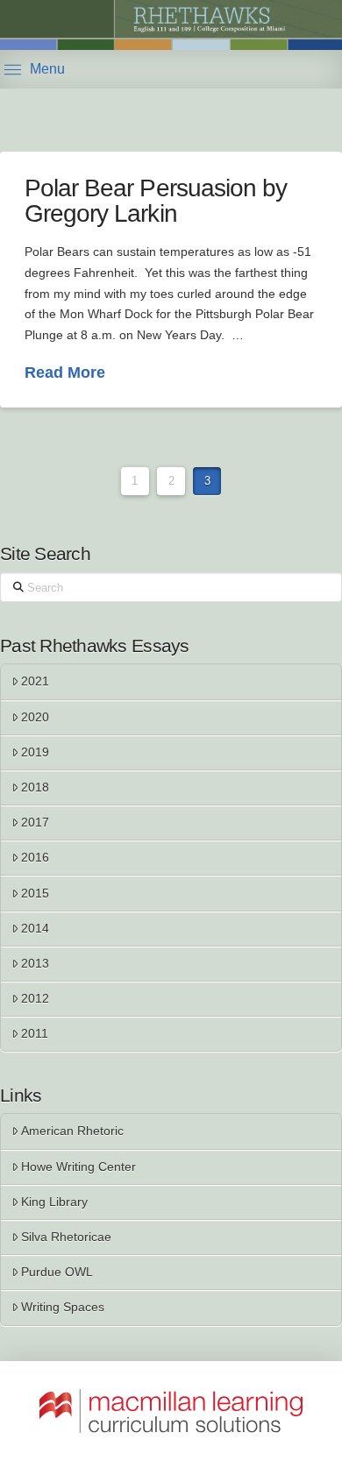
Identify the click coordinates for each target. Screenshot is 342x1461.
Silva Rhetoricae (66, 1237)
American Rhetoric (72, 1131)
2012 (35, 998)
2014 (35, 928)
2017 (35, 822)
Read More (65, 372)
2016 (35, 857)
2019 (35, 752)
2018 (35, 787)
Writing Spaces (62, 1307)
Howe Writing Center (78, 1167)
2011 (34, 1033)
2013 (35, 963)
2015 (35, 893)
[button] (34, 69)
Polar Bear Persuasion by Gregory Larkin (155, 200)
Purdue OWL (57, 1272)
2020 (35, 717)
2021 (35, 681)
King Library (54, 1202)
